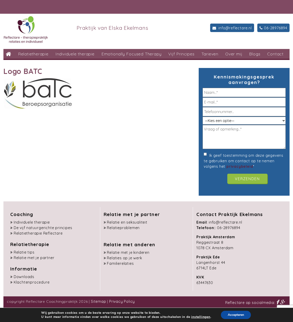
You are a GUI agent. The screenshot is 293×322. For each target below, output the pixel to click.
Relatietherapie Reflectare (38, 233)
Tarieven (209, 54)
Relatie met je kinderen (128, 252)
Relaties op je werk (124, 258)
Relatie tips (24, 252)
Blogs (254, 54)
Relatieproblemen (123, 227)
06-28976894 (275, 28)
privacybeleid (239, 166)
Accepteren (236, 315)
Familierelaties (120, 263)
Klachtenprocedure (32, 282)
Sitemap (98, 301)
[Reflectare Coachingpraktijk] (25, 29)
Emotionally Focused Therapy (131, 54)
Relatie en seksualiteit (127, 222)
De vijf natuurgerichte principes (43, 227)
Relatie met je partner (34, 257)
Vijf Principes (181, 54)
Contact (275, 54)
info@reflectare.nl (234, 28)
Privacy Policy (122, 301)
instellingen (200, 317)
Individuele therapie (75, 54)
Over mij (233, 54)
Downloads (24, 276)
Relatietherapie (33, 54)
